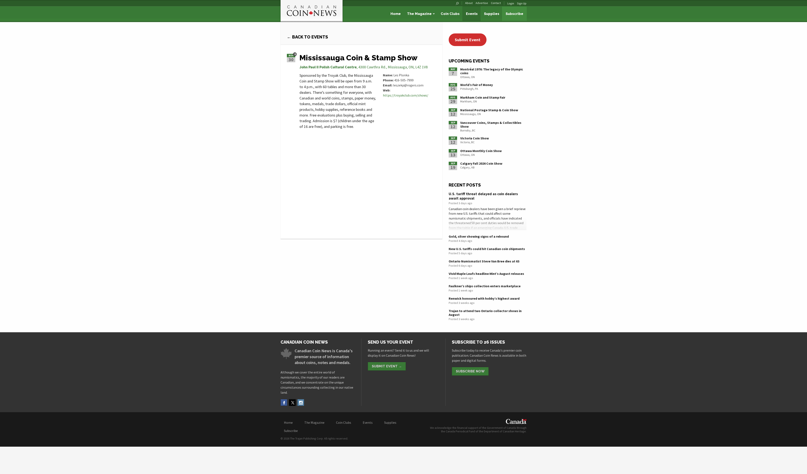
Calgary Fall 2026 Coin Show (481, 163)
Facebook (284, 402)
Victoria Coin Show (474, 138)
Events (472, 14)
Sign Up (521, 3)
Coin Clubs (450, 14)
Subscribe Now (470, 371)
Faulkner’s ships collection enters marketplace (485, 286)
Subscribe (514, 14)
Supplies (491, 14)
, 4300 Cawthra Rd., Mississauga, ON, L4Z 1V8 (363, 67)
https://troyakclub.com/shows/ (405, 95)
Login (510, 3)
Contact (496, 3)
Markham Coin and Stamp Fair (482, 97)
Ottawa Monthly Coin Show (481, 151)
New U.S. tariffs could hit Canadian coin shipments (487, 249)
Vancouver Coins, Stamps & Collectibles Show (490, 124)
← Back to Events (307, 37)
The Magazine (419, 14)
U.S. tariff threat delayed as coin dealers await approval (483, 196)
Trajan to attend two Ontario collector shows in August (485, 313)
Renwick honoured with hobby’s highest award (484, 298)
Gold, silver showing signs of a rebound (479, 236)
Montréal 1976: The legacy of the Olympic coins (491, 71)
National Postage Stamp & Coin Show (489, 110)
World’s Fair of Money (476, 85)
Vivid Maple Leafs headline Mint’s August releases (486, 273)
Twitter (292, 402)
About (469, 3)
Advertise (482, 3)
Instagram (300, 402)
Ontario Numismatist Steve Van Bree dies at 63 (484, 261)
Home (395, 14)
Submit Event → (387, 366)
